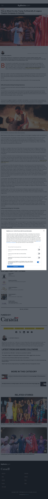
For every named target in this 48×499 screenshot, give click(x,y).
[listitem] (24, 247)
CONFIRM (15, 266)
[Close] (44, 231)
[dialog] (24, 249)
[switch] (38, 249)
